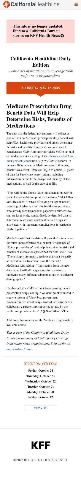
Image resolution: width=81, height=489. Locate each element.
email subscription (19, 349)
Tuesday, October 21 (40, 386)
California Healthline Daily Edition (40, 61)
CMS (26, 151)
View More (40, 408)
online (22, 325)
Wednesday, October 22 (40, 381)
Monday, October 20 (40, 392)
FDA (15, 142)
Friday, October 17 (40, 397)
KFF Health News (45, 35)
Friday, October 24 (40, 370)
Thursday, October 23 (40, 376)
